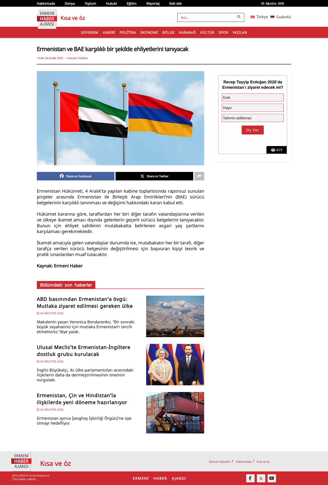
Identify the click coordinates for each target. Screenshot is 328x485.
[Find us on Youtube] (272, 478)
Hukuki (111, 3)
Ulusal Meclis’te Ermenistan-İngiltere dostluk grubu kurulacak (83, 350)
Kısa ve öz (263, 462)
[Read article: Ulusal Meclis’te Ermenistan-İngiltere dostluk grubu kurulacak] (175, 364)
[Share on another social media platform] (199, 176)
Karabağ (187, 32)
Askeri (109, 32)
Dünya (70, 3)
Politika (128, 32)
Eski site (175, 3)
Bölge (168, 32)
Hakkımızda (46, 3)
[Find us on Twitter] (261, 478)
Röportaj (153, 3)
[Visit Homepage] (47, 16)
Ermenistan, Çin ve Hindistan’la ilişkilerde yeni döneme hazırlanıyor (82, 398)
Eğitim (132, 3)
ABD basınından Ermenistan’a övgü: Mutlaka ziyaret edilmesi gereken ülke (85, 302)
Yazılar (240, 32)
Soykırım (89, 32)
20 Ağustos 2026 (51, 313)
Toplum (90, 3)
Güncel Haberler (219, 462)
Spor (223, 32)
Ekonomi (149, 32)
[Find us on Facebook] (250, 478)
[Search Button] (239, 17)
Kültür (207, 32)
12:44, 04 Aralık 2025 (50, 58)
